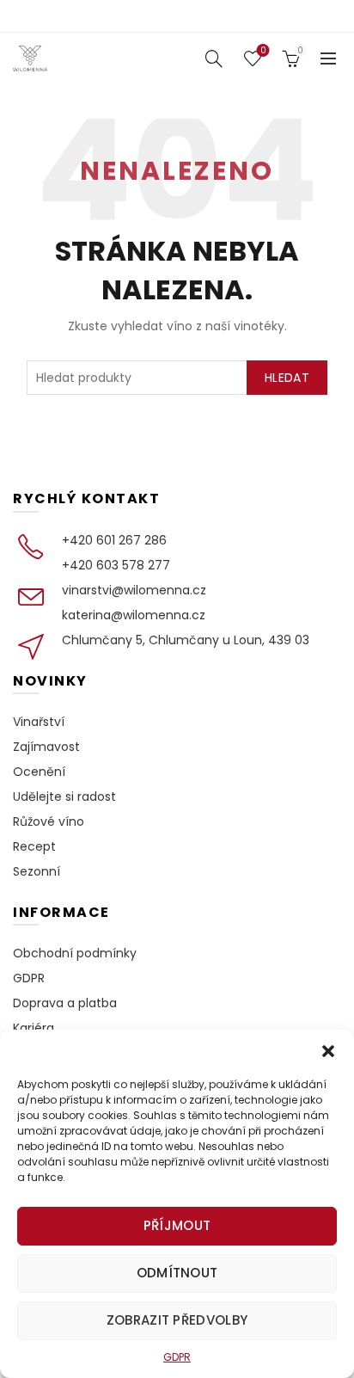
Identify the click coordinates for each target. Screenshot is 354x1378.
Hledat (287, 377)
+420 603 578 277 (116, 565)
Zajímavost (46, 746)
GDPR (177, 1357)
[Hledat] (214, 58)
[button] (328, 1051)
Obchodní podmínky (75, 953)
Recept (34, 846)
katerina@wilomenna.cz (133, 615)
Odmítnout (177, 1273)
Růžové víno (48, 821)
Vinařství (38, 721)
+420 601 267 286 (114, 540)
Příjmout (177, 1225)
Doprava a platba (65, 1003)
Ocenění (39, 771)
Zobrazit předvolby (177, 1320)
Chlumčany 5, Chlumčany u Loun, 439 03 (185, 640)
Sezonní (36, 871)
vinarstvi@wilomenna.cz (134, 590)
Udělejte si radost (64, 796)
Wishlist (263, 51)
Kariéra (33, 1028)
